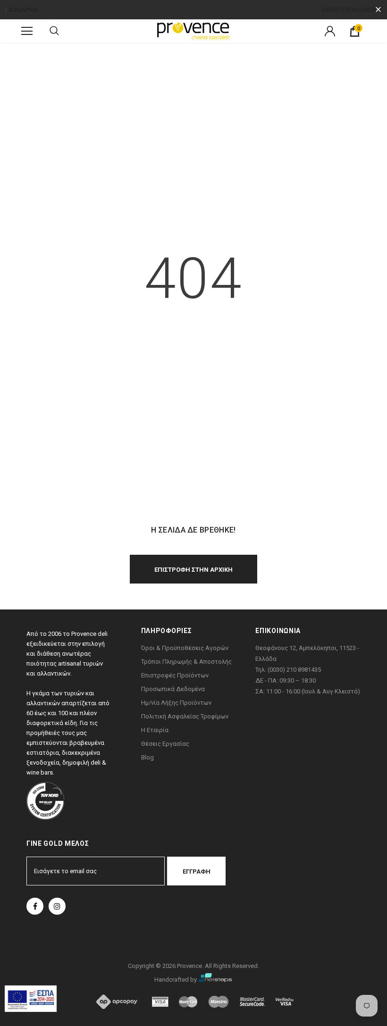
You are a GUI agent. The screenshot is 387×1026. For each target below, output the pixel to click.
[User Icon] (330, 31)
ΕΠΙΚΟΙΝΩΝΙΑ (363, 9)
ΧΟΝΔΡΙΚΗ (23, 9)
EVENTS (333, 9)
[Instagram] (57, 906)
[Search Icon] (54, 31)
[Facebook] (34, 906)
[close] (378, 9)
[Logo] (193, 31)
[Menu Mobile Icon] (27, 31)
